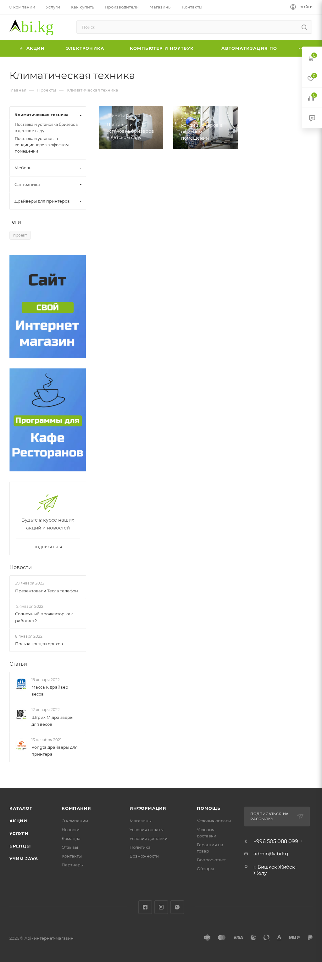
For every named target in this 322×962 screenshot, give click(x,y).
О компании (75, 820)
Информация (148, 808)
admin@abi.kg (270, 854)
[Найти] (304, 27)
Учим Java (23, 858)
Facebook (145, 907)
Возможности (144, 856)
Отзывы (70, 847)
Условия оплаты (147, 829)
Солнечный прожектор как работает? (44, 617)
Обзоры (205, 868)
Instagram (161, 907)
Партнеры (73, 864)
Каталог (20, 808)
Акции (18, 820)
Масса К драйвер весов (49, 691)
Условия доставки (149, 838)
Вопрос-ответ (211, 859)
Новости (20, 567)
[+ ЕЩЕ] (302, 48)
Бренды (20, 845)
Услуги (19, 833)
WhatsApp (177, 907)
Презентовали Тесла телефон (46, 590)
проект (20, 235)
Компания (76, 808)
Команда (71, 838)
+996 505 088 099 (275, 841)
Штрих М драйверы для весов (52, 721)
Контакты (72, 856)
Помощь (208, 808)
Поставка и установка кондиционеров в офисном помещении (42, 145)
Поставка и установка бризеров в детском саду (46, 127)
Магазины (141, 820)
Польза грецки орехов (39, 643)
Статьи (18, 664)
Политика (140, 847)
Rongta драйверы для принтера (54, 751)
